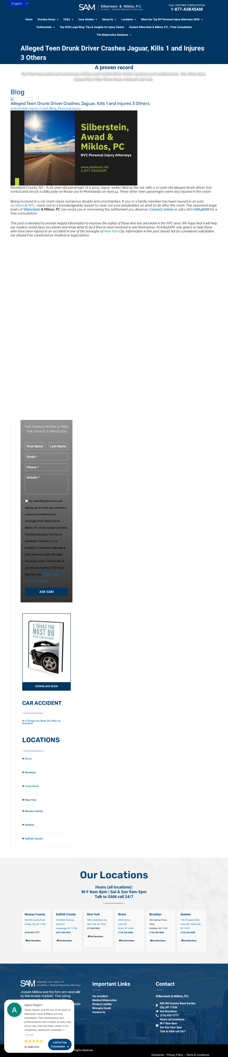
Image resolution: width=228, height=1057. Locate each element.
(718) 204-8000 (125, 932)
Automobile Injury (24, 108)
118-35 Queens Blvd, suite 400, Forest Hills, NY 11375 (190, 924)
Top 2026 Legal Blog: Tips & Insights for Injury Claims (92, 27)
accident (17, 205)
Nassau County (33, 811)
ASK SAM (46, 592)
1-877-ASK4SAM (187, 9)
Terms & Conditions (36, 581)
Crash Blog (47, 108)
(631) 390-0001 (63, 932)
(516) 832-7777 (32, 932)
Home (29, 19)
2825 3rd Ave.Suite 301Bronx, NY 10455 (126, 924)
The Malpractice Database (112, 34)
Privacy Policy (51, 574)
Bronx (28, 758)
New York (111, 231)
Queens (29, 824)
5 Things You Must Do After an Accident (41, 722)
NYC (31, 205)
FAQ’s (66, 19)
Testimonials (44, 27)
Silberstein (31, 209)
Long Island (32, 786)
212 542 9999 (93, 928)
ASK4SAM (201, 209)
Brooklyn (30, 772)
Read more (29, 1035)
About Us (107, 19)
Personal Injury (69, 108)
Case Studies (86, 19)
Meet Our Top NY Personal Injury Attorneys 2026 (170, 19)
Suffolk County (33, 838)
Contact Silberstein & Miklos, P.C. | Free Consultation (160, 27)
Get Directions (65, 940)
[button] (48, 19)
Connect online (161, 209)
